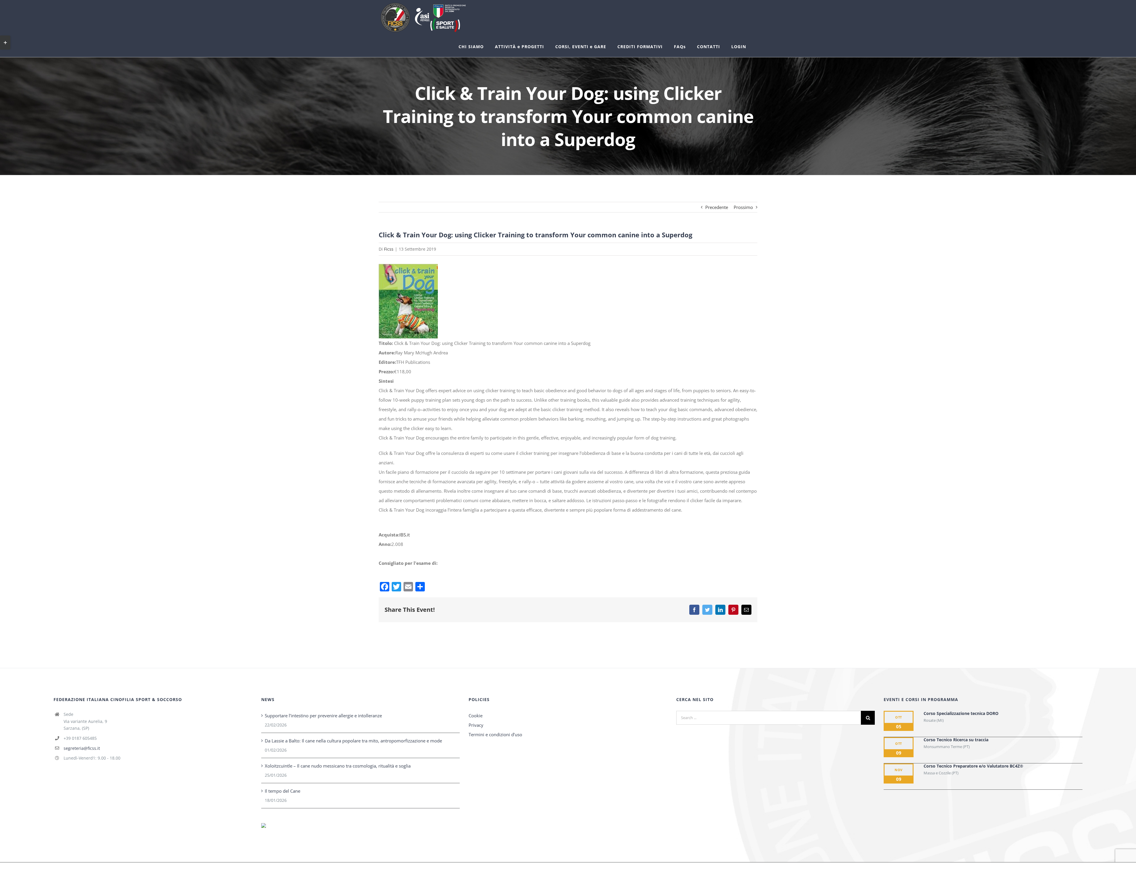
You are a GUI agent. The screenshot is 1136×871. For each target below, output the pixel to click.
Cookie (476, 715)
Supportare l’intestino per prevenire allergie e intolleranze (323, 715)
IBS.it (404, 535)
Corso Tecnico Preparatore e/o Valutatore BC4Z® (973, 766)
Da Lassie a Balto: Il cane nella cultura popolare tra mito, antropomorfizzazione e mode (353, 741)
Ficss (388, 249)
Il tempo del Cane (282, 791)
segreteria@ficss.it (82, 748)
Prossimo (743, 207)
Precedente (716, 207)
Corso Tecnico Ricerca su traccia (956, 739)
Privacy (476, 725)
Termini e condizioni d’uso (495, 734)
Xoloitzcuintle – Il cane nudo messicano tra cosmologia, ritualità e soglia (338, 766)
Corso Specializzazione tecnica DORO (961, 713)
